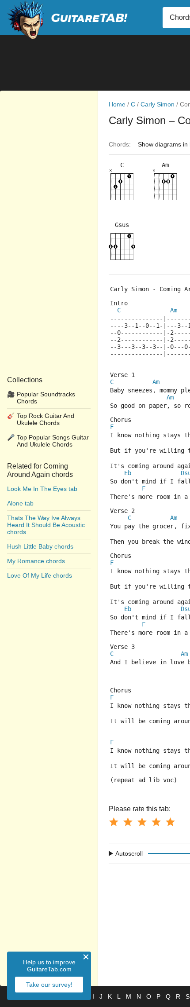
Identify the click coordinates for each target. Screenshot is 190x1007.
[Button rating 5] (170, 822)
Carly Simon (158, 104)
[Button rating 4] (156, 822)
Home (117, 104)
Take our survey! (49, 984)
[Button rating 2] (128, 822)
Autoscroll (129, 853)
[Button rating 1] (113, 822)
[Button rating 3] (142, 822)
